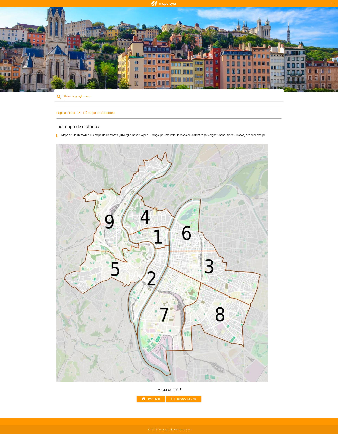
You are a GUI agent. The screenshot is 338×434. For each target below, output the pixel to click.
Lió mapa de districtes (99, 113)
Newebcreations (180, 429)
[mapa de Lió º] (162, 381)
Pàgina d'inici (65, 113)
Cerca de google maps (77, 96)
